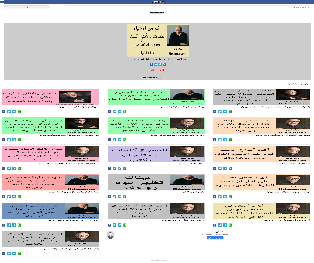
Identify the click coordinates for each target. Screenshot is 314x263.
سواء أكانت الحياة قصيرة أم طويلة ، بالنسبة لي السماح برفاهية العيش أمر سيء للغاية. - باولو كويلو (69, 163)
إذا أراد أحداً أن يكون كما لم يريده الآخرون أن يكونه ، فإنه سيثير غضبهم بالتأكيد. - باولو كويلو (71, 249)
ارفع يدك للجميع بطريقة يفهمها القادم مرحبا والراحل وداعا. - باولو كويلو (182, 107)
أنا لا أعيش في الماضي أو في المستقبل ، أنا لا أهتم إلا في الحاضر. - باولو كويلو (286, 220)
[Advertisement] (157, 18)
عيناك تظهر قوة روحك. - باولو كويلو (193, 192)
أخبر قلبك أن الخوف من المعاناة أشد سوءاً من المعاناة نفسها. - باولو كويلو (182, 220)
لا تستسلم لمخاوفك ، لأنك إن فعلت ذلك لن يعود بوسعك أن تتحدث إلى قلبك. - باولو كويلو (283, 135)
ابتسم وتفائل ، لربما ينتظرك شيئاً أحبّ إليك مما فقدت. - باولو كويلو (79, 107)
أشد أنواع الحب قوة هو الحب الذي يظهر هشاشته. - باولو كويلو (291, 163)
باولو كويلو (132, 59)
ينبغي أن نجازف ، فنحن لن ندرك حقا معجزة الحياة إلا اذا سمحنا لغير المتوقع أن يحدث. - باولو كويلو (69, 135)
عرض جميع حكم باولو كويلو (215, 238)
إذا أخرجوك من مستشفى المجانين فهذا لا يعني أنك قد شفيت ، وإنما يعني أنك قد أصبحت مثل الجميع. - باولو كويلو (276, 107)
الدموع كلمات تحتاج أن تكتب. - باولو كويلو (191, 163)
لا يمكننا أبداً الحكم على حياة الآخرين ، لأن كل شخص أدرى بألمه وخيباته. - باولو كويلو (73, 192)
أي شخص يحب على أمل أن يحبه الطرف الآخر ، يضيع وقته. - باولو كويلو (288, 192)
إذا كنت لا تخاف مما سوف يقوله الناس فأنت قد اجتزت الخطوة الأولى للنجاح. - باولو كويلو (177, 135)
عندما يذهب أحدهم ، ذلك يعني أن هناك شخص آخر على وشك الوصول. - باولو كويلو (74, 220)
